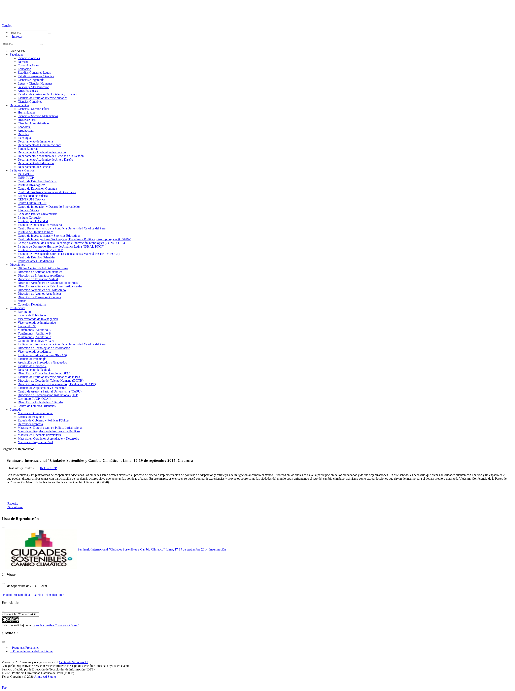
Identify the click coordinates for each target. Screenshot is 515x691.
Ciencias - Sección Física (33, 109)
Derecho (23, 61)
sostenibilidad (22, 594)
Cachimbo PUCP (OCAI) (34, 398)
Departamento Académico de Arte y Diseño (45, 159)
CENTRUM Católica (31, 199)
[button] (7, 25)
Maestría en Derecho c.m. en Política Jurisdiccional (50, 427)
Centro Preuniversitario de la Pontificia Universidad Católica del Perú (62, 228)
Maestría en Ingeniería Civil (35, 442)
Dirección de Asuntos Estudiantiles (40, 272)
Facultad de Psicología (32, 358)
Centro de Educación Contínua (37, 188)
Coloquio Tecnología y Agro (36, 340)
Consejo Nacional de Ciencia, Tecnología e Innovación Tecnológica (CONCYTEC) (71, 243)
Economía (24, 127)
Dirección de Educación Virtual (38, 279)
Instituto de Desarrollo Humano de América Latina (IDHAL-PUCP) (61, 246)
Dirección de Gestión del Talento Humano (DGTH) (50, 380)
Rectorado (24, 311)
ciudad (7, 594)
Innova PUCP (27, 326)
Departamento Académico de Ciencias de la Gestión (51, 156)
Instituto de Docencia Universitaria (40, 224)
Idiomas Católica (28, 210)
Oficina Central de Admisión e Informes (43, 268)
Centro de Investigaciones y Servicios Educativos (49, 235)
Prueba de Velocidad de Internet (31, 651)
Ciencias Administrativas (33, 123)
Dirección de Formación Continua (39, 297)
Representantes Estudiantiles (36, 261)
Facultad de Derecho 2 (32, 366)
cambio (38, 594)
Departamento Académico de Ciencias (42, 152)
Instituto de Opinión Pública (35, 232)
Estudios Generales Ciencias (36, 76)
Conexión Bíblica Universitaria (37, 214)
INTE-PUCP (26, 174)
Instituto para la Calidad (33, 221)
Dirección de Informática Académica (41, 275)
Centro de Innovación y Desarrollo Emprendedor (49, 206)
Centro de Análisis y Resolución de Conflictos (47, 192)
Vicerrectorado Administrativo (37, 322)
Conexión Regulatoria (32, 304)
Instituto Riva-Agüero (31, 185)
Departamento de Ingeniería (35, 141)
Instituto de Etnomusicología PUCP (40, 250)
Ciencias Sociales (29, 58)
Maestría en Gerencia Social (35, 413)
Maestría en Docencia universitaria (40, 435)
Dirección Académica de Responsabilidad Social (48, 282)
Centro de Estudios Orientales (37, 257)
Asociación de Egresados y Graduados (42, 362)
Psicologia (24, 137)
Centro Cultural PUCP (32, 203)
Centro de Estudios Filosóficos (37, 181)
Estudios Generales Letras (34, 72)
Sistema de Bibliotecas (32, 315)
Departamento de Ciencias (34, 166)
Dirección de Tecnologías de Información (44, 348)
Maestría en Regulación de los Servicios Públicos (49, 431)
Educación (24, 69)
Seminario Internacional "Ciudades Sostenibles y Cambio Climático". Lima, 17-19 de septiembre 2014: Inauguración (152, 549)
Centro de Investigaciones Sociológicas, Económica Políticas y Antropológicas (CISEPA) (74, 239)
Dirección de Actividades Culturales (40, 402)
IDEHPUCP (26, 177)
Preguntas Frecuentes (24, 647)
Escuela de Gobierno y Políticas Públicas (44, 420)
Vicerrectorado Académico (35, 351)
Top (4, 687)
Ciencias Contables (30, 101)
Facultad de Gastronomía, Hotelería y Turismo (47, 94)
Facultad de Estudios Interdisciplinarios (42, 98)
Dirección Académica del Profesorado (42, 290)
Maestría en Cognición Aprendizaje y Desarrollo (48, 438)
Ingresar (16, 36)
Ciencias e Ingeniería (31, 80)
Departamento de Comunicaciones (39, 145)
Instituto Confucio (29, 217)
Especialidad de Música (33, 195)
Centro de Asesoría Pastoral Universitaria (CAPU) (49, 391)
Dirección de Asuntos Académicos (39, 293)
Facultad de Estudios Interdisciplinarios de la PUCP (50, 377)
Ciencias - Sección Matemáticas (38, 116)
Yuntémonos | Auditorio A (34, 330)
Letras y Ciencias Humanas (35, 83)
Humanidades (26, 112)
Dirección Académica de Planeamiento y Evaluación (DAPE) (57, 384)
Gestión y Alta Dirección (33, 87)
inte (61, 594)
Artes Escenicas (28, 90)
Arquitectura (26, 130)
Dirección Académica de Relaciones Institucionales (50, 286)
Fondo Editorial (28, 148)
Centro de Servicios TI (73, 662)
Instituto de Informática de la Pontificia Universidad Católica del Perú (62, 344)
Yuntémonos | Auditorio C (34, 337)
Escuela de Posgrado (31, 416)
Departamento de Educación (36, 163)
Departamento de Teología (34, 369)
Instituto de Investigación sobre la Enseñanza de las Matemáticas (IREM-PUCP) (68, 253)
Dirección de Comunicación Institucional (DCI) (48, 395)
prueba (22, 301)
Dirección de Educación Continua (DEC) (44, 373)
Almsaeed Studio (45, 676)
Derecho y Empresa (30, 424)
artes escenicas (27, 119)
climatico (51, 594)
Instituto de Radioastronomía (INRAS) (42, 355)
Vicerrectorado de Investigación (38, 319)
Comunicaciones (28, 65)
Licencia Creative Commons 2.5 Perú (55, 625)
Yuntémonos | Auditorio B (34, 333)
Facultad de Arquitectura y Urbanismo (42, 387)
